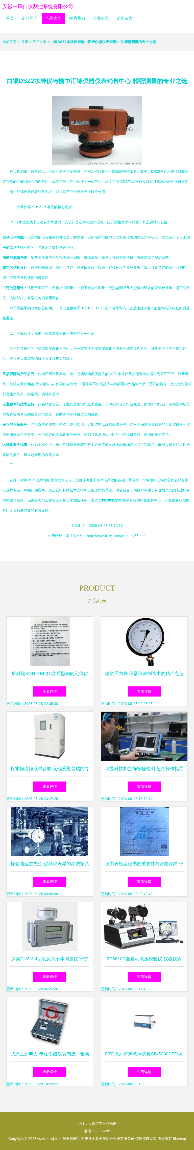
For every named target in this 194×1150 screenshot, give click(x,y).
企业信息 (101, 18)
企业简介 (29, 18)
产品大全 (53, 18)
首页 (10, 18)
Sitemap (179, 1139)
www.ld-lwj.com (49, 1139)
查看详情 (50, 691)
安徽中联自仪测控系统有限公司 (38, 6)
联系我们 (77, 18)
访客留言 (124, 18)
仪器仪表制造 (73, 1139)
